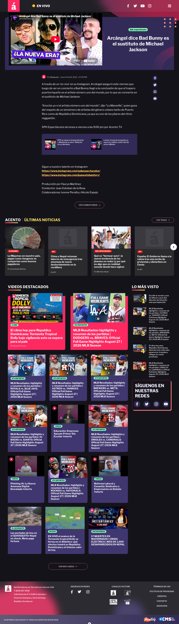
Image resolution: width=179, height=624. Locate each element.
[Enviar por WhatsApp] (155, 92)
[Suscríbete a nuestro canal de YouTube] (142, 6)
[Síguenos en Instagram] (149, 6)
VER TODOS (163, 220)
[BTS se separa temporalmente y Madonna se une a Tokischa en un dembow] (65, 144)
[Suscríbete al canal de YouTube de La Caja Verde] (128, 602)
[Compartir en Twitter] (155, 85)
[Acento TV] (14, 6)
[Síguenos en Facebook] (128, 6)
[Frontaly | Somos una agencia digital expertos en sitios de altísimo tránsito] (150, 619)
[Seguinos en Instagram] (156, 404)
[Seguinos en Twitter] (146, 404)
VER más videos (69, 566)
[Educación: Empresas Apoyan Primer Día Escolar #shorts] (68, 428)
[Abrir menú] (169, 6)
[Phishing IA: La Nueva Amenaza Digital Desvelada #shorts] (26, 479)
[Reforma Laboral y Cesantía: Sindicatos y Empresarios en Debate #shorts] (109, 479)
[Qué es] (111, 250)
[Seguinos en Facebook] (137, 404)
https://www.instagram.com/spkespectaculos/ (71, 170)
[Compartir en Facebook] (155, 78)
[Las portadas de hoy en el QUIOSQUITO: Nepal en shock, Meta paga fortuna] (24, 530)
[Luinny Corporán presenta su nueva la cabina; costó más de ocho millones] (111, 144)
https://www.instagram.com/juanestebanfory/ (71, 175)
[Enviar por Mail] (155, 98)
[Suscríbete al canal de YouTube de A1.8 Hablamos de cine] (128, 593)
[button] (173, 247)
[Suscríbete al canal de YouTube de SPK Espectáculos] (113, 602)
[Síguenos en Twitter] (135, 6)
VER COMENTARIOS (90, 205)
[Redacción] (44, 78)
